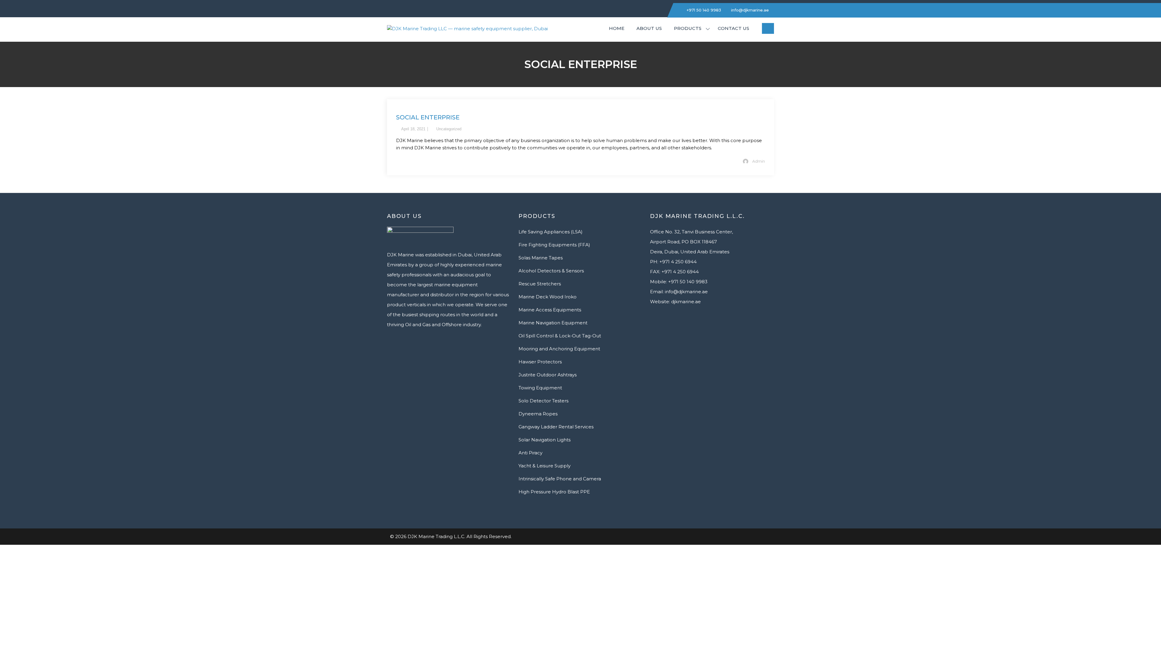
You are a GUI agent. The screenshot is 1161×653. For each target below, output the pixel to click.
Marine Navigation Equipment (553, 323)
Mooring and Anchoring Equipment (559, 349)
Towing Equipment (540, 388)
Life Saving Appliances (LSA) (551, 232)
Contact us (733, 28)
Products (687, 28)
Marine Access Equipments (550, 310)
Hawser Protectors (540, 362)
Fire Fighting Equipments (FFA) (554, 245)
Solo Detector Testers (543, 401)
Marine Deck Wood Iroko (548, 297)
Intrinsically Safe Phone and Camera (560, 479)
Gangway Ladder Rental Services (556, 427)
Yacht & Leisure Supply (545, 466)
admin (758, 161)
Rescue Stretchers (540, 284)
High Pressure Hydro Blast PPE (554, 492)
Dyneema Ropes (538, 414)
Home (616, 28)
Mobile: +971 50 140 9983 (678, 281)
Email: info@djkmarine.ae (679, 291)
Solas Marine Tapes (541, 258)
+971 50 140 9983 (703, 10)
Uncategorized (448, 129)
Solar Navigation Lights (545, 440)
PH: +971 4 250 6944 (673, 262)
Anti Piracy (530, 453)
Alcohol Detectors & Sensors (551, 271)
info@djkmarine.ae (749, 10)
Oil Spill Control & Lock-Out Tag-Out (560, 336)
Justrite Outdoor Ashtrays (548, 375)
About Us (649, 28)
